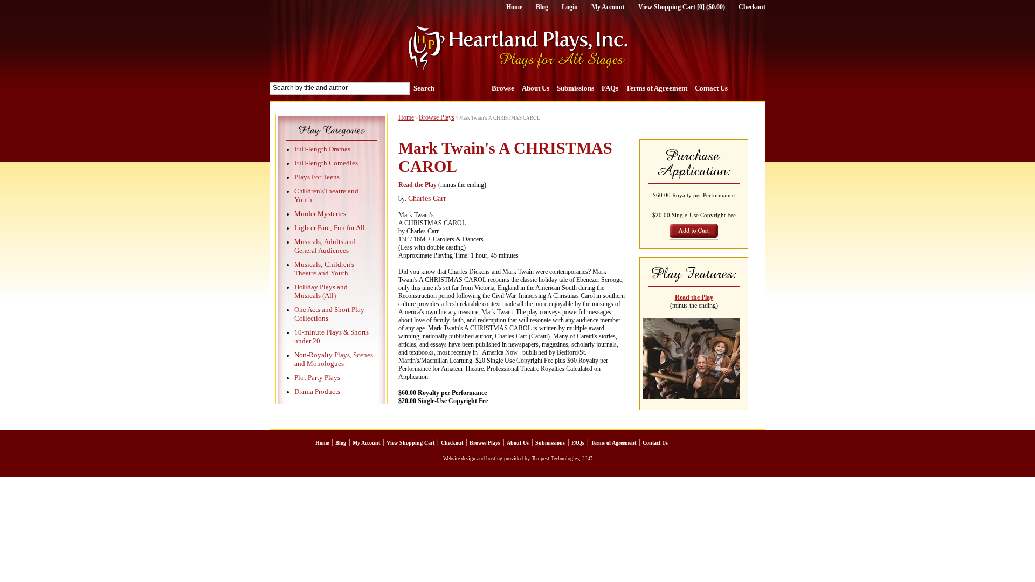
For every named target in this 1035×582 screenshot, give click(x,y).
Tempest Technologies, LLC (562, 458)
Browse (503, 88)
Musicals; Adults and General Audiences (325, 246)
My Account (608, 7)
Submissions (575, 88)
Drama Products (317, 391)
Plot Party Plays (317, 377)
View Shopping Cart (410, 443)
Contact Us (711, 88)
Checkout (752, 7)
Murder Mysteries (320, 214)
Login (570, 7)
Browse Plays (436, 117)
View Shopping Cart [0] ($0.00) (681, 7)
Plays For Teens (317, 177)
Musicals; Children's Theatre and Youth (324, 268)
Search (423, 88)
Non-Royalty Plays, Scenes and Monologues (333, 359)
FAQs (610, 88)
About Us (535, 88)
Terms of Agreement (656, 88)
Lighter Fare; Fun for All (329, 228)
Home (514, 7)
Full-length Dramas (322, 149)
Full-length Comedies (326, 163)
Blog (542, 7)
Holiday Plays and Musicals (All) (321, 291)
